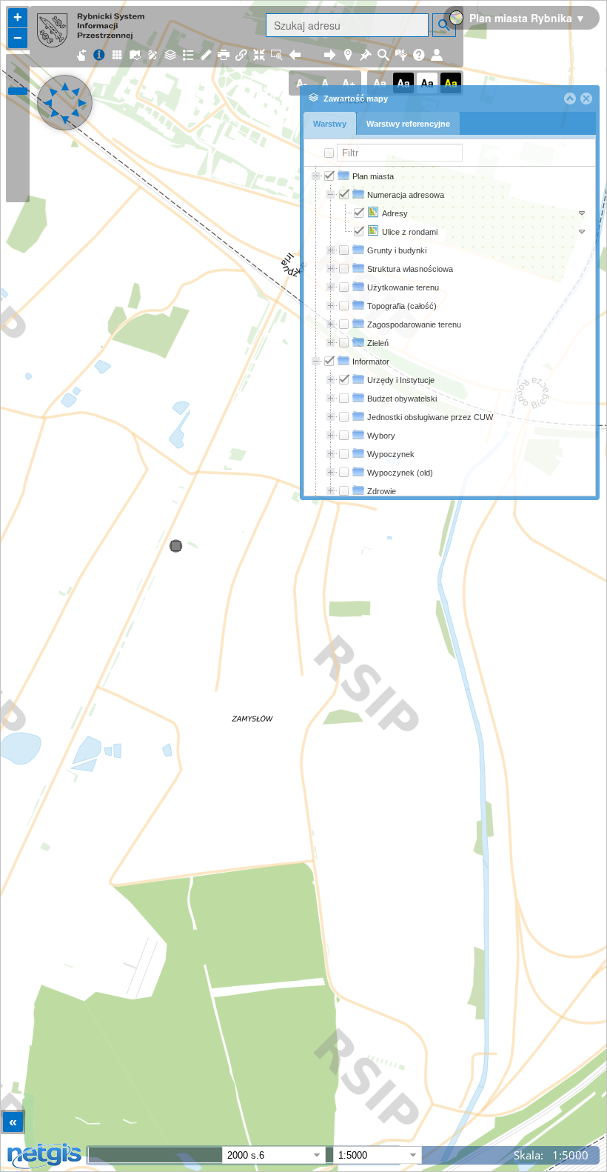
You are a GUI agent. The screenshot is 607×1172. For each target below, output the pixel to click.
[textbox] (400, 152)
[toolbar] (450, 98)
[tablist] (450, 125)
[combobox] (369, 1155)
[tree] (449, 331)
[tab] (330, 123)
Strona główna (62, 43)
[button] (570, 98)
